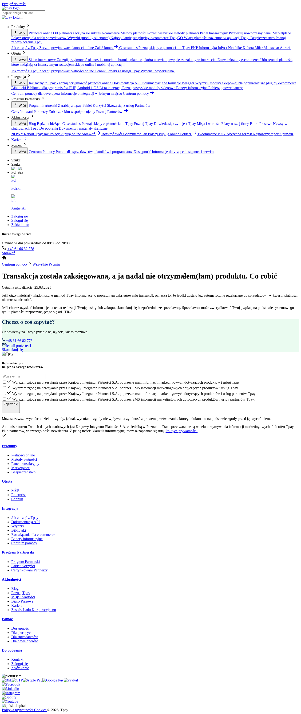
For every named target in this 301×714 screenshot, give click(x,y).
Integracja (10, 508)
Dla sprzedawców (24, 637)
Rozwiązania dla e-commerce (33, 535)
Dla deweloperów (24, 641)
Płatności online (23, 455)
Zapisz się (11, 404)
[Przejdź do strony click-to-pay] (17, 680)
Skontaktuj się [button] (12, 350)
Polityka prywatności (18, 710)
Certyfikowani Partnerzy (29, 570)
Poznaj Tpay (20, 593)
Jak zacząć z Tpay (24, 518)
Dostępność (20, 628)
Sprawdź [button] (89, 134)
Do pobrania (12, 650)
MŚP (15, 490)
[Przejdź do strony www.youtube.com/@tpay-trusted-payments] (10, 701)
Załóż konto (20, 225)
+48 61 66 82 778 (20, 249)
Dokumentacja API (25, 522)
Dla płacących (21, 633)
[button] (13, 171)
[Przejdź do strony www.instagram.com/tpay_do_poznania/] (11, 693)
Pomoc (7, 619)
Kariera (17, 140)
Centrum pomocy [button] (136, 93)
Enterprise (18, 495)
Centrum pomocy (24, 543)
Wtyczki (17, 526)
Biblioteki (18, 530)
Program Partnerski (18, 552)
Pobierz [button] (186, 134)
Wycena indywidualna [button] (158, 71)
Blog (15, 589)
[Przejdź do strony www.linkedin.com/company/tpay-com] (10, 689)
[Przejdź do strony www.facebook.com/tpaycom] (11, 684)
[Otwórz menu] (21, 18)
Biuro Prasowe (22, 601)
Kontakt (17, 659)
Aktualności (11, 579)
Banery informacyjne (27, 539)
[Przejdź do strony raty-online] (71, 680)
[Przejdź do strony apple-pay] (32, 680)
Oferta (7, 481)
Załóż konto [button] (104, 48)
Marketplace (20, 468)
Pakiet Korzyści (23, 566)
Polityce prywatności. (182, 431)
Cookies (40, 710)
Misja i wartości (23, 597)
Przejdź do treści (14, 4)
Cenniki (17, 499)
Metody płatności (24, 459)
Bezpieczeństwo (23, 472)
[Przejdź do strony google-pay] (53, 680)
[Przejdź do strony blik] (7, 680)
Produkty (9, 446)
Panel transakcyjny (25, 464)
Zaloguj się (19, 216)
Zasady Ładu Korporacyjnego (33, 610)
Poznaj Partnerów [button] (109, 112)
